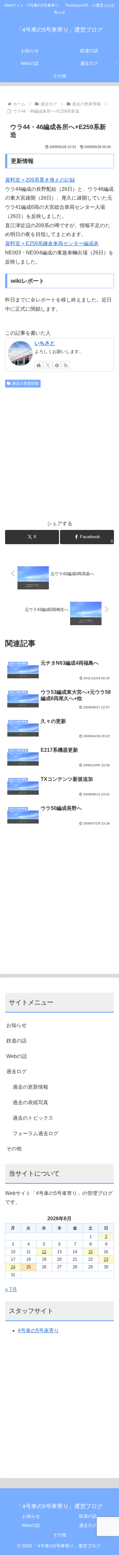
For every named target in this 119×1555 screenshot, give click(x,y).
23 (106, 1259)
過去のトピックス (33, 1118)
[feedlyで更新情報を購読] (57, 365)
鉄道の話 (16, 1040)
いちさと (45, 343)
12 (44, 1251)
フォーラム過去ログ (35, 1133)
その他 (14, 1148)
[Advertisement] (59, 453)
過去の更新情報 (25, 383)
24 (13, 1267)
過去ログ (16, 1071)
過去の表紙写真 (30, 1102)
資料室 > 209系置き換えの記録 (40, 180)
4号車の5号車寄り (38, 1330)
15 (90, 1251)
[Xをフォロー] (48, 365)
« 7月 (11, 1289)
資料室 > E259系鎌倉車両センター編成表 (52, 243)
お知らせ (16, 1025)
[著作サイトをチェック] (39, 365)
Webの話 (16, 1056)
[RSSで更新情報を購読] (66, 365)
